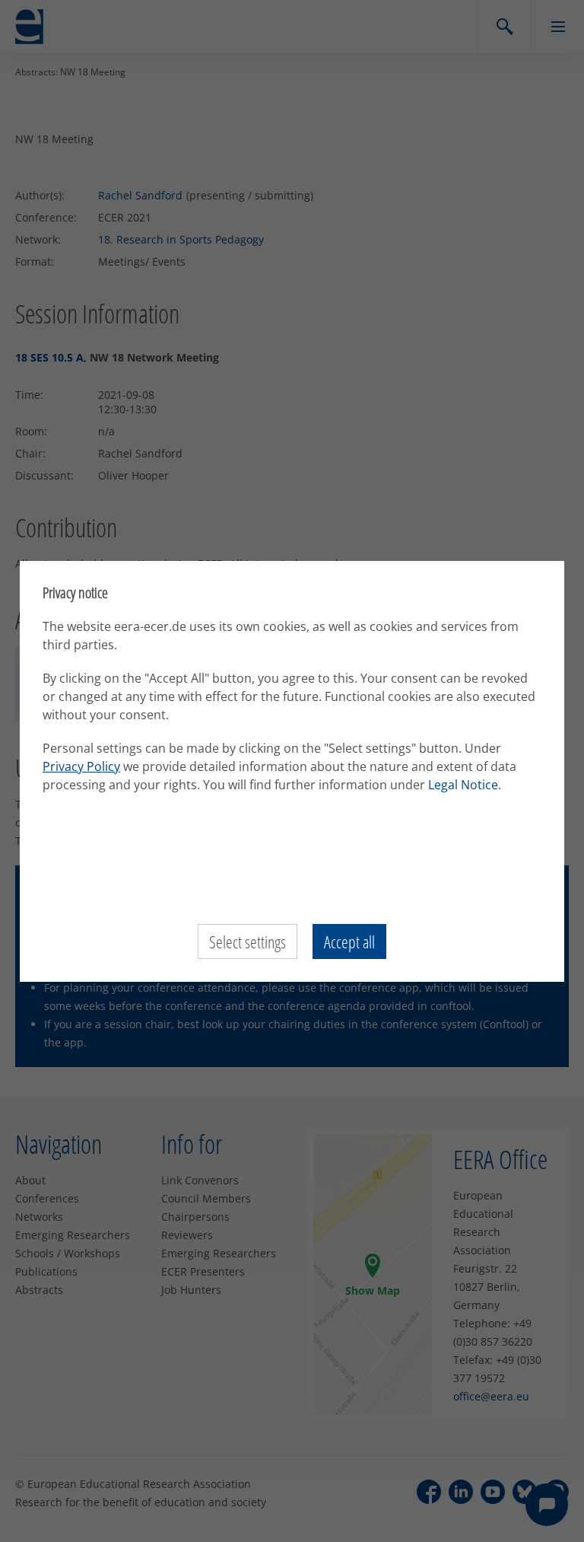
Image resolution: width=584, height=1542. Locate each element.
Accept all (349, 941)
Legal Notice (463, 784)
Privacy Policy (81, 766)
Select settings (247, 941)
